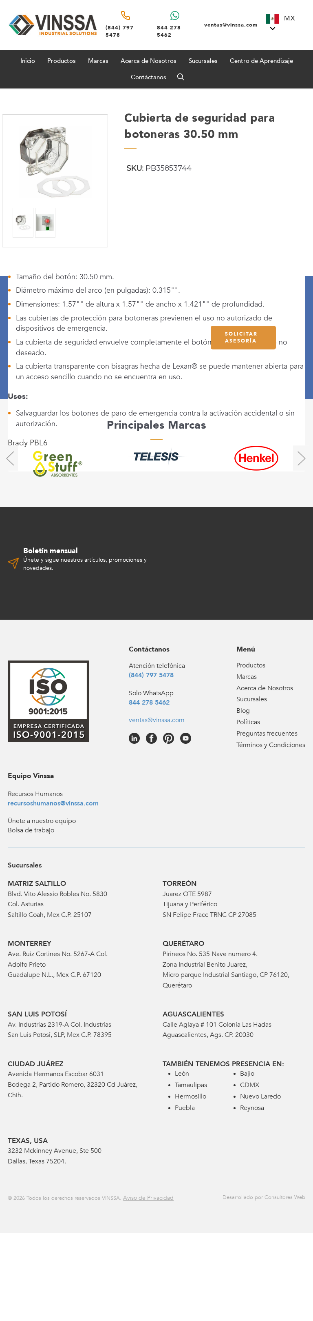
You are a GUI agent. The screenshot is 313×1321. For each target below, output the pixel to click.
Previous (10, 457)
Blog (243, 710)
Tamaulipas (191, 1085)
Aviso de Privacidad (148, 1198)
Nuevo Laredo (260, 1096)
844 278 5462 (149, 702)
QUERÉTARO (183, 943)
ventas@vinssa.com (157, 720)
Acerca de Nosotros (148, 61)
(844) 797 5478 (151, 675)
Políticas (248, 722)
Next (301, 457)
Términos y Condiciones (270, 745)
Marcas (98, 61)
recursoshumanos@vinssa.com (53, 803)
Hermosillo (190, 1096)
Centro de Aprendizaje (261, 61)
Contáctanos (148, 77)
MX (288, 18)
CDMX (249, 1085)
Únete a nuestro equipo (42, 820)
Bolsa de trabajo (31, 830)
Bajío (247, 1073)
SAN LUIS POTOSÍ (37, 1014)
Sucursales (203, 61)
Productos (250, 665)
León (182, 1073)
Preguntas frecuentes (267, 733)
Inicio (27, 61)
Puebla (185, 1107)
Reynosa (252, 1107)
